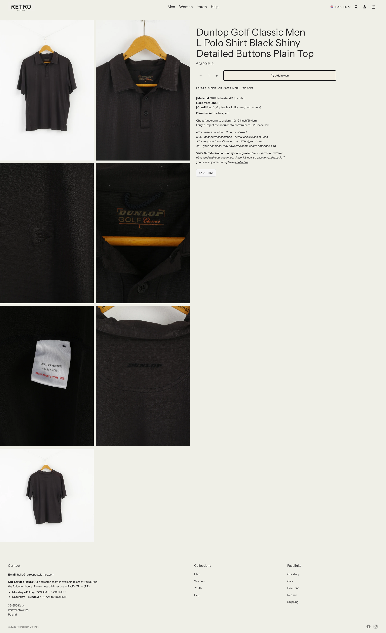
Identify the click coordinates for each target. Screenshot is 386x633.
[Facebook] (368, 626)
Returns (292, 595)
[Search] (356, 6)
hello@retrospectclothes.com (35, 574)
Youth (198, 588)
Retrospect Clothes (28, 626)
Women (199, 581)
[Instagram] (375, 626)
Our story (293, 574)
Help (197, 595)
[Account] (364, 6)
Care (290, 581)
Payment (293, 588)
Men (197, 574)
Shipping (292, 602)
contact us (241, 162)
